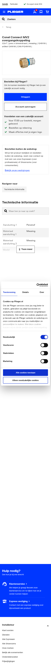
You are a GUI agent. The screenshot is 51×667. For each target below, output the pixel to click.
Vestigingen (7, 601)
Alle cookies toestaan (25, 372)
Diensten (6, 635)
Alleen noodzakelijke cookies (25, 380)
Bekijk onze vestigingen (17, 170)
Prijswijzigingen (8, 661)
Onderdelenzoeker (10, 657)
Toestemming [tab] (9, 292)
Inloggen (25, 97)
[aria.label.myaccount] (35, 12)
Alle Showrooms (9, 643)
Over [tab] (42, 292)
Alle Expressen (8, 639)
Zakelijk (5, 4)
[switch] (44, 345)
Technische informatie (14, 189)
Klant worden (7, 630)
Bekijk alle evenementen (12, 652)
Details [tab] (25, 292)
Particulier (14, 4)
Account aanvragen (25, 106)
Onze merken (8, 648)
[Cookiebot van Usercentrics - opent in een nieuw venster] (36, 285)
